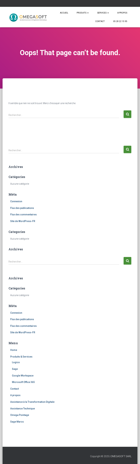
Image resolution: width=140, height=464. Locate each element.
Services (102, 13)
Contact (100, 21)
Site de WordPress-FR (22, 221)
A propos (122, 13)
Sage (15, 369)
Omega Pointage (19, 415)
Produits (82, 13)
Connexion (16, 201)
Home (13, 350)
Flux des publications (22, 208)
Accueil (64, 13)
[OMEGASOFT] (28, 17)
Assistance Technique (22, 408)
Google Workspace (22, 375)
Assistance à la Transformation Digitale (32, 402)
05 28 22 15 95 (120, 21)
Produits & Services (21, 356)
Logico (16, 362)
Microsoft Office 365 (23, 382)
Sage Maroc (17, 421)
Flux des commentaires (23, 214)
